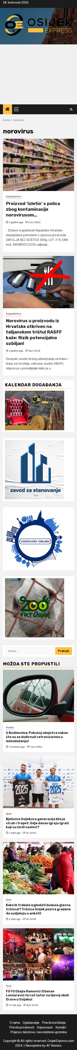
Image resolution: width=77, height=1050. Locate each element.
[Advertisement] (38, 74)
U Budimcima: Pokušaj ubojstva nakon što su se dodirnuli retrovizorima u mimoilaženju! (37, 737)
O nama (15, 1023)
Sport (8, 813)
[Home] (7, 109)
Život (8, 899)
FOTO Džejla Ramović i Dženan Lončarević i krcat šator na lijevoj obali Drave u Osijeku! (37, 995)
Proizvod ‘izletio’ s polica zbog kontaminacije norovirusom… (33, 209)
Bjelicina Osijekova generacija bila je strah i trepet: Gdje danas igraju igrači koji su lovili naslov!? (37, 823)
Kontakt (60, 1027)
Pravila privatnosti (21, 1027)
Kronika (10, 727)
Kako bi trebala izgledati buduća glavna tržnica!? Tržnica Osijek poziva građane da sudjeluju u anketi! (38, 909)
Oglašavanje (31, 1023)
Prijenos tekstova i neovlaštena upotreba (38, 1032)
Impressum (45, 1027)
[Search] (71, 109)
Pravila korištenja (54, 1023)
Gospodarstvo (13, 196)
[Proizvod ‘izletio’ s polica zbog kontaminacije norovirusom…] (38, 165)
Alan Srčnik (34, 350)
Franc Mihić (34, 222)
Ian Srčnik (31, 833)
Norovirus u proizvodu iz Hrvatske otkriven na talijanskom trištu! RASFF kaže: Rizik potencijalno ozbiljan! (34, 332)
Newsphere (33, 1045)
